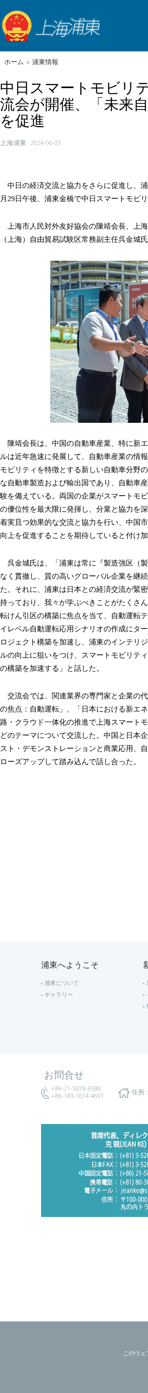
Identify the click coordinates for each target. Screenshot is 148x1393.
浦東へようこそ (70, 966)
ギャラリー (58, 995)
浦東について (61, 983)
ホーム (14, 62)
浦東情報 (45, 62)
